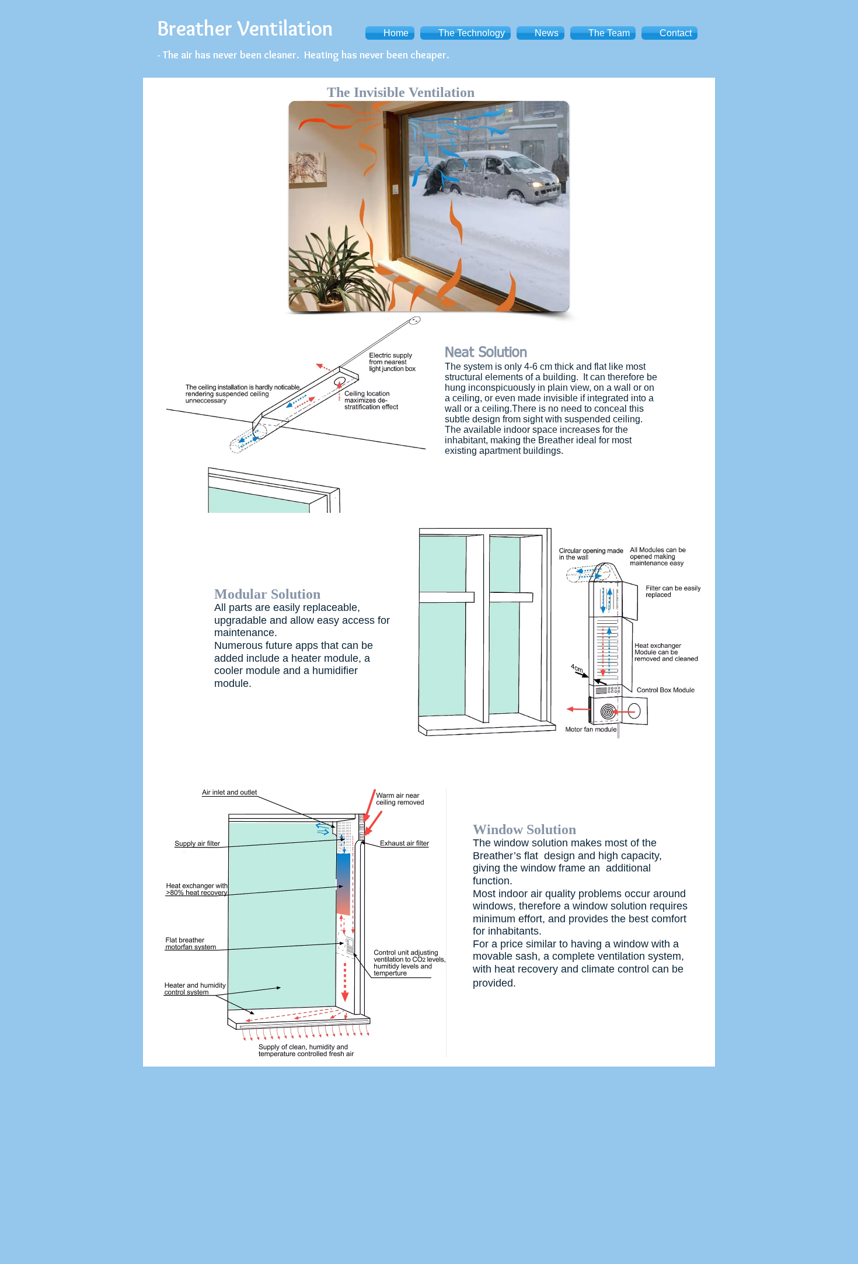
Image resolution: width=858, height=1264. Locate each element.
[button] (414, 206)
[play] (544, 301)
